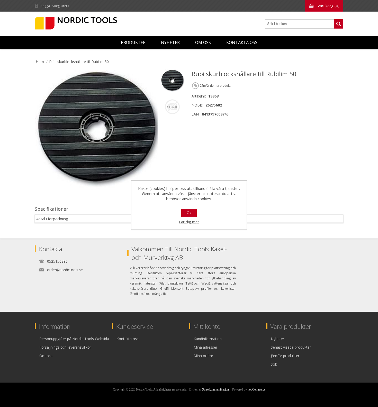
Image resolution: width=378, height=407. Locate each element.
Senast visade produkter (291, 347)
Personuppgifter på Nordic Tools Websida (74, 338)
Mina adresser (205, 347)
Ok (189, 213)
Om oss (203, 42)
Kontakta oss (241, 42)
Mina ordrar (203, 355)
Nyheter (170, 42)
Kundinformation (208, 338)
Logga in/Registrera (55, 6)
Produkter (133, 42)
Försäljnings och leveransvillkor (65, 347)
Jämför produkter (285, 355)
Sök (338, 24)
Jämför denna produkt (215, 85)
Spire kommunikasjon (215, 389)
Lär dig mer (189, 221)
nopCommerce (256, 389)
